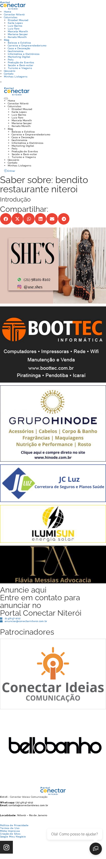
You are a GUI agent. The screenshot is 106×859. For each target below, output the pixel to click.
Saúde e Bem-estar (20, 65)
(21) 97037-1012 (24, 802)
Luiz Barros (15, 25)
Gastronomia (15, 51)
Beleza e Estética (19, 42)
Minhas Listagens (16, 76)
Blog (6, 39)
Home (7, 11)
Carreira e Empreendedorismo (27, 45)
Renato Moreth (17, 37)
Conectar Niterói (14, 14)
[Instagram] (6, 847)
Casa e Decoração (19, 48)
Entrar (10, 170)
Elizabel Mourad (18, 20)
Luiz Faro (13, 28)
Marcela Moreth (18, 31)
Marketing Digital (19, 56)
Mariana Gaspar (18, 34)
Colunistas (10, 17)
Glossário (9, 70)
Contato (8, 73)
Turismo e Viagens (20, 68)
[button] (6, 219)
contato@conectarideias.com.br (28, 805)
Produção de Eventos (21, 62)
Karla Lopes (15, 23)
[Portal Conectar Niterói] (13, 5)
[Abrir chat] (96, 849)
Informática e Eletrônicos (24, 54)
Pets (11, 59)
